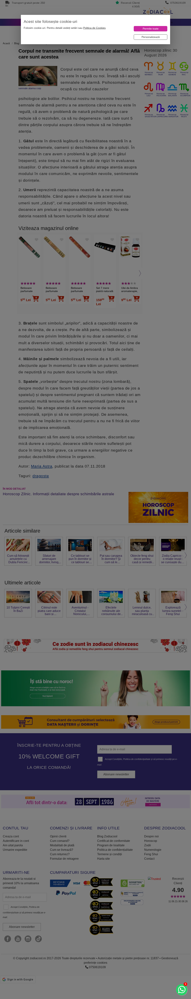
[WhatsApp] (181, 989)
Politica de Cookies (94, 27)
